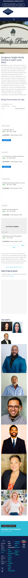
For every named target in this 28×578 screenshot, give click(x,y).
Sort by (14, 106)
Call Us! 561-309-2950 (9, 5)
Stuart (9, 561)
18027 (22, 245)
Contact (17, 554)
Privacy (17, 551)
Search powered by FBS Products (14, 267)
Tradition (10, 563)
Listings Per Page (5, 106)
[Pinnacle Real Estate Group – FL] (8, 12)
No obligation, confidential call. (8, 525)
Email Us (21, 5)
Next (14, 247)
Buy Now (11, 276)
